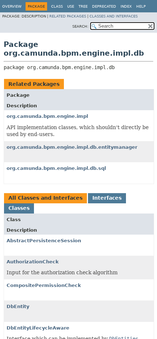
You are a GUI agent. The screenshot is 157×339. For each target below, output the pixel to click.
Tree (83, 6)
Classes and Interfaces (113, 16)
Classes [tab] (19, 208)
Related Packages (67, 16)
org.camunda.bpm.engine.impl (47, 116)
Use (70, 6)
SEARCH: (80, 26)
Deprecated (104, 6)
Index (126, 6)
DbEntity (18, 306)
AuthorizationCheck (33, 261)
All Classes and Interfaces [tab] (45, 198)
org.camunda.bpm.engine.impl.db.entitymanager (72, 147)
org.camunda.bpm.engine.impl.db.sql (56, 168)
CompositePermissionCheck (44, 285)
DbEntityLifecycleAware (38, 328)
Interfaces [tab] (107, 198)
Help (141, 6)
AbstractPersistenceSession (44, 240)
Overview (12, 6)
